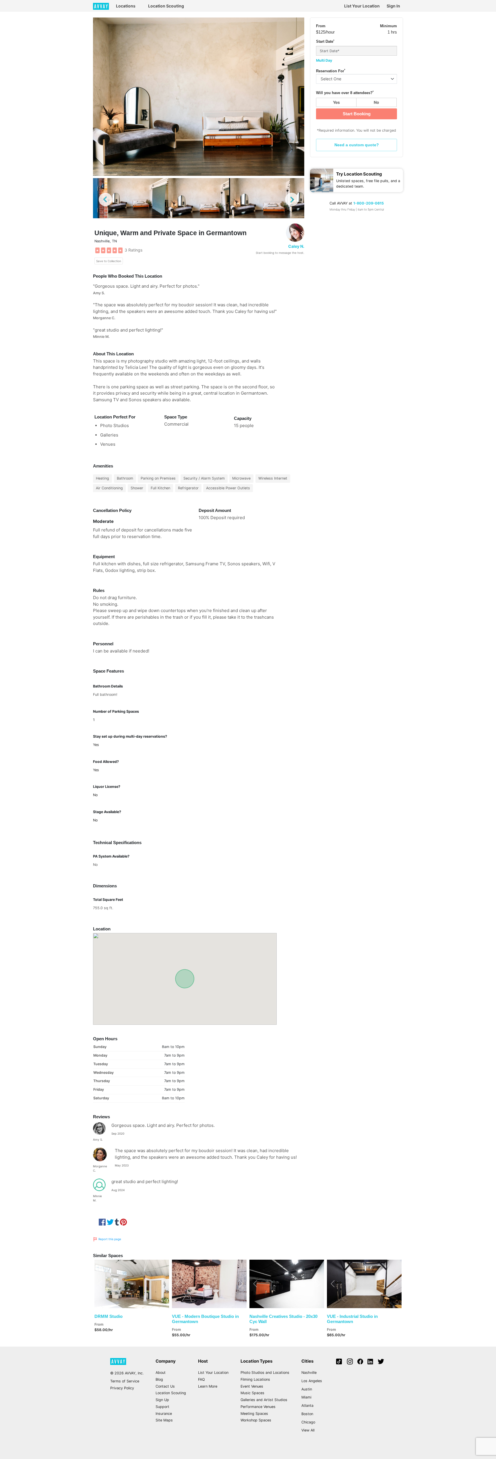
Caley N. (296, 246)
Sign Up (162, 1400)
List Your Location (362, 5)
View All (308, 1430)
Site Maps (164, 1420)
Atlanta (307, 1405)
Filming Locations (255, 1379)
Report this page (109, 1239)
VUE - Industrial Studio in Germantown (352, 1319)
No (376, 102)
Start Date (325, 41)
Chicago (308, 1422)
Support (162, 1407)
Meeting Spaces (254, 1413)
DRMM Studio (108, 1316)
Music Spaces (252, 1393)
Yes (336, 102)
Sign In (393, 5)
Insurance (164, 1413)
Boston (307, 1414)
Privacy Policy (122, 1388)
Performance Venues (258, 1407)
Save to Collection (108, 261)
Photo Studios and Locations (265, 1372)
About (161, 1372)
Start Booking (357, 113)
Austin (306, 1389)
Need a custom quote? (356, 145)
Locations (125, 5)
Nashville (309, 1372)
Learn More (207, 1386)
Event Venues (252, 1386)
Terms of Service (124, 1381)
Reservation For (330, 71)
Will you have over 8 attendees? (345, 92)
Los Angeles (311, 1381)
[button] (100, 1284)
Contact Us (165, 1386)
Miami (306, 1397)
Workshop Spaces (256, 1420)
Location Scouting (166, 5)
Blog (159, 1379)
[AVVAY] (101, 5)
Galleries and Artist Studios (264, 1400)
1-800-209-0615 (368, 203)
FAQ (201, 1379)
